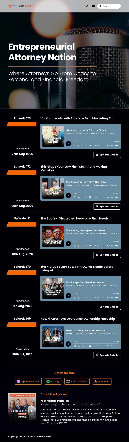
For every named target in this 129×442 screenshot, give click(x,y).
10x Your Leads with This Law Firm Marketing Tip (77, 118)
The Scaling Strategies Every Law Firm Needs (74, 218)
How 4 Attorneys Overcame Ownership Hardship (77, 319)
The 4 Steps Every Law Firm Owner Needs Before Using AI (76, 268)
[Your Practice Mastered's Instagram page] (87, 6)
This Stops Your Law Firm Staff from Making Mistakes (73, 168)
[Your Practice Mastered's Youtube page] (92, 6)
